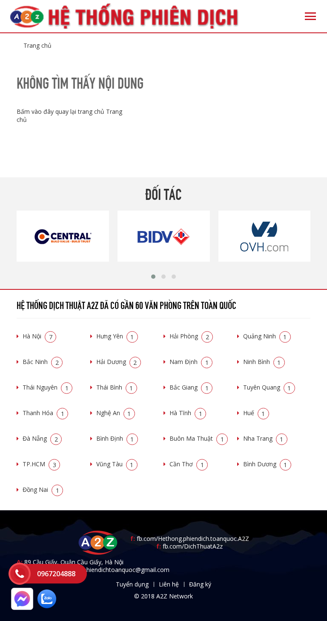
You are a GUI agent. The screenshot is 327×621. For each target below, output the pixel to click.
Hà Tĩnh (185, 413)
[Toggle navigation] (310, 16)
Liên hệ (169, 584)
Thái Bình (114, 387)
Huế (254, 413)
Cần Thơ (186, 464)
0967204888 (56, 573)
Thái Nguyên (46, 387)
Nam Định (189, 362)
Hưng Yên (115, 336)
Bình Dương (265, 464)
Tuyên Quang (267, 387)
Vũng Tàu (115, 464)
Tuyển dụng (132, 584)
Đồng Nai (41, 489)
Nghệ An (113, 413)
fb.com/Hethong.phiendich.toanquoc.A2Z (189, 538)
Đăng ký (200, 584)
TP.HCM (39, 464)
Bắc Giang (189, 387)
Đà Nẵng (40, 438)
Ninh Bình (262, 362)
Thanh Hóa (43, 413)
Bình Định (115, 438)
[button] (153, 276)
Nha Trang (263, 438)
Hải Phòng (189, 336)
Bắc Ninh (41, 362)
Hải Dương (116, 362)
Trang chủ (37, 45)
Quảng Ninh (265, 336)
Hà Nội (37, 336)
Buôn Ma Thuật (196, 438)
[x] (20, 574)
